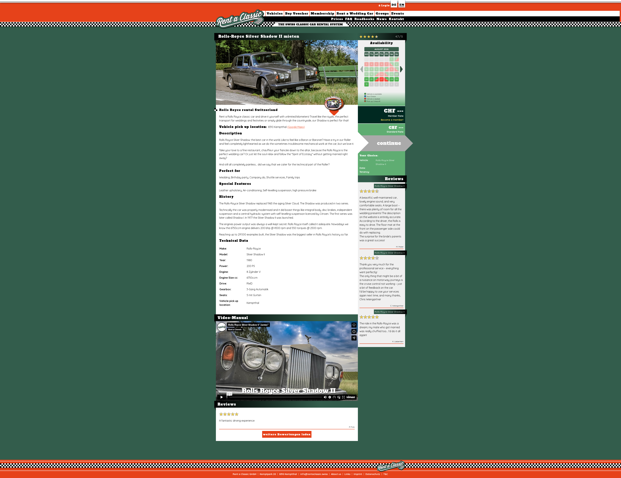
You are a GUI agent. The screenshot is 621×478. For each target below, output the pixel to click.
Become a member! (392, 119)
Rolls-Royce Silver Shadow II (389, 186)
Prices (337, 19)
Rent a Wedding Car (355, 13)
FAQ (348, 19)
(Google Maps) (296, 127)
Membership (322, 13)
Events (397, 13)
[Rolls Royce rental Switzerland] (287, 72)
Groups (382, 13)
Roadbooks (364, 19)
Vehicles (275, 13)
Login (385, 5)
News (381, 19)
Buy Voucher (296, 13)
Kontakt (396, 19)
